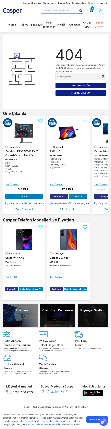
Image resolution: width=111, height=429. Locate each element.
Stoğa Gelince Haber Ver (31, 289)
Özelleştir (59, 196)
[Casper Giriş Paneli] (106, 10)
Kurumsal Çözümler (32, 3)
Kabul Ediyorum (97, 419)
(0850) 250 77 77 (22, 392)
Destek (91, 3)
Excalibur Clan (79, 3)
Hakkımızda (102, 3)
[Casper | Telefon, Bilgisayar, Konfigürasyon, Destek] (20, 11)
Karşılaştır (14, 147)
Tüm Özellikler (12, 184)
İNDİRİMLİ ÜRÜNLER (80, 93)
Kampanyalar (49, 3)
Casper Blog (64, 3)
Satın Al (24, 196)
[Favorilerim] (98, 10)
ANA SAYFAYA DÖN (81, 85)
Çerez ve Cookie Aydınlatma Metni (40, 424)
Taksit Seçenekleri (24, 209)
